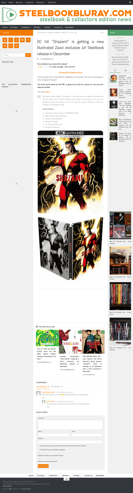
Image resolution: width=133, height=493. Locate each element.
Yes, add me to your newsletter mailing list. (52, 450)
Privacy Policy (7, 486)
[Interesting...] (43, 67)
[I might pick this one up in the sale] (41, 67)
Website (40, 438)
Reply (43, 397)
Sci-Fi (71, 33)
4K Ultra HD (41, 33)
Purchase (13, 27)
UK (76, 33)
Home (3, 2)
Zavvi (47, 92)
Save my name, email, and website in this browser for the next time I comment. (63, 446)
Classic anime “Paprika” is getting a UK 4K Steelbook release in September (125, 93)
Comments (44, 387)
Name (40, 431)
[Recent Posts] (115, 71)
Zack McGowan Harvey (48, 392)
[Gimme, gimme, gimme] (47, 67)
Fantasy (65, 33)
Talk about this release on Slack (70, 72)
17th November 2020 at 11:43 (64, 392)
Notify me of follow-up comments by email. (50, 455)
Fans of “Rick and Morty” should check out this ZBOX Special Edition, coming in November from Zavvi (46, 354)
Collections (25, 27)
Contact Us (29, 2)
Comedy (57, 33)
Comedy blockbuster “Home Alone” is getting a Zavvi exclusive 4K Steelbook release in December (69, 361)
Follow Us (40, 2)
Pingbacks (57, 387)
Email (74, 431)
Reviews (37, 27)
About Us (19, 2)
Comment (41, 418)
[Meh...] (38, 67)
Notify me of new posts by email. (47, 461)
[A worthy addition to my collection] (45, 67)
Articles (47, 27)
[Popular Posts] (125, 71)
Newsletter (69, 27)
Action (50, 33)
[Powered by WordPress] (10, 488)
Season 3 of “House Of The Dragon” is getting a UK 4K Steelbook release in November (125, 137)
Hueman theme (26, 489)
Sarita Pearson (51, 401)
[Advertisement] (70, 305)
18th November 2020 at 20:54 (65, 401)
